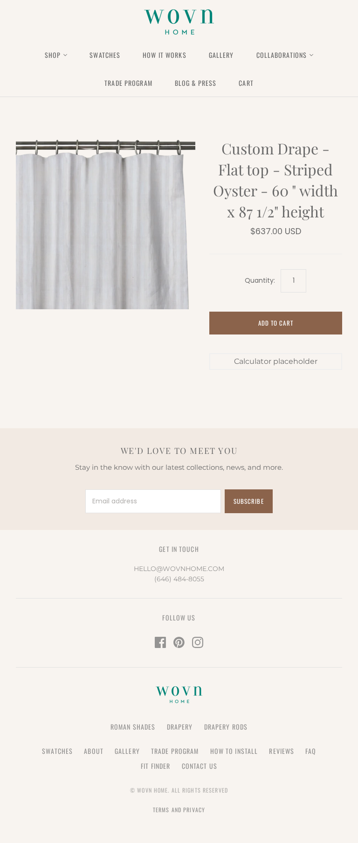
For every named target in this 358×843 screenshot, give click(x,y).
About (93, 751)
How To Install (234, 751)
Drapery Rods (226, 727)
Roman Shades (132, 727)
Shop (53, 55)
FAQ (310, 751)
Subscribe (248, 501)
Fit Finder (155, 766)
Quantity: (260, 280)
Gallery (221, 55)
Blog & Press (195, 83)
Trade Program (128, 83)
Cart (246, 83)
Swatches (105, 55)
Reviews (281, 751)
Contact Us (199, 766)
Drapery (180, 727)
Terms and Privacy (179, 810)
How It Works (164, 55)
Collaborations (281, 55)
